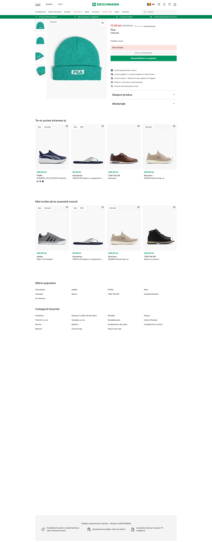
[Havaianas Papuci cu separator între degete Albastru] (88, 157)
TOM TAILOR (113, 294)
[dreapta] (172, 157)
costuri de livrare (149, 26)
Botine (38, 325)
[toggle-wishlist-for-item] (102, 23)
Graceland (40, 290)
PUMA (110, 290)
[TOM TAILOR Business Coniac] (124, 157)
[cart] (175, 4)
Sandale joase (114, 320)
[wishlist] (169, 4)
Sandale (111, 316)
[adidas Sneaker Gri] (52, 238)
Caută (150, 12)
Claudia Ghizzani (151, 294)
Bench (74, 294)
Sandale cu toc (78, 320)
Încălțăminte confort (153, 325)
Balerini (75, 325)
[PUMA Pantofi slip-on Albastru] (52, 157)
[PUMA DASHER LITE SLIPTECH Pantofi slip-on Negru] (43, 181)
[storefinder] (159, 4)
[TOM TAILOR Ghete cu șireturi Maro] (160, 238)
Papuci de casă (114, 329)
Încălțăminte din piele (117, 325)
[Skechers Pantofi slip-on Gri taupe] (160, 157)
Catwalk (39, 294)
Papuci (147, 316)
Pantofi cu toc (41, 320)
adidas (74, 290)
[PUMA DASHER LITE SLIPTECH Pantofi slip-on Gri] (40, 181)
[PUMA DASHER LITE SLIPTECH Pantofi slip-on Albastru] (37, 181)
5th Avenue (40, 299)
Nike (146, 290)
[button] (77, 59)
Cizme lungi (77, 329)
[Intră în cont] (164, 4)
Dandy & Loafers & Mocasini (84, 316)
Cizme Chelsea (150, 320)
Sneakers (39, 316)
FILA (113, 30)
